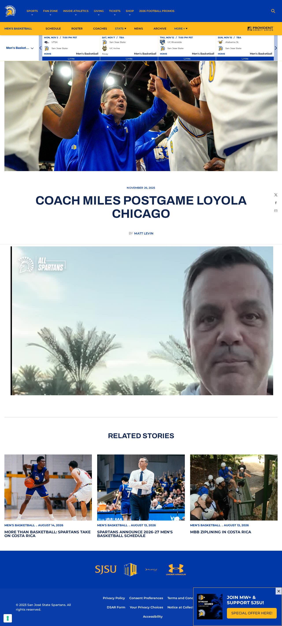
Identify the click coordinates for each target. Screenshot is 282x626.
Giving (99, 11)
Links (71, 58)
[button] (40, 48)
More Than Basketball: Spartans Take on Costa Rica (47, 534)
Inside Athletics (76, 11)
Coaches (100, 28)
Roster (77, 28)
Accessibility (153, 616)
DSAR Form (116, 607)
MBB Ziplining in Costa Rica (220, 532)
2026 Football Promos (156, 11)
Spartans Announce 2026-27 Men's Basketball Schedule (135, 534)
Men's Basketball (19, 525)
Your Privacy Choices (146, 607)
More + (179, 28)
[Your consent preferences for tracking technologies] (8, 618)
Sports (32, 11)
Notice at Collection (183, 607)
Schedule (53, 28)
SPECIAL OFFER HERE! (254, 614)
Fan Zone (50, 11)
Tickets (115, 11)
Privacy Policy (114, 598)
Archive (160, 28)
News (138, 28)
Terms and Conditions (185, 598)
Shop (130, 11)
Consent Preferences (146, 598)
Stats (119, 28)
